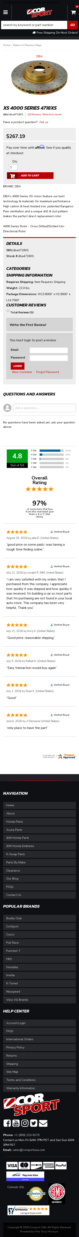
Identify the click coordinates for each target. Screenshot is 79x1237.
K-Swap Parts (15, 854)
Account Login (15, 1023)
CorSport (12, 926)
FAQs (9, 887)
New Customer (22, 372)
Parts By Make (15, 862)
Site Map (12, 1072)
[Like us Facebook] (7, 1123)
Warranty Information (20, 1088)
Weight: (12, 288)
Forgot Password (47, 372)
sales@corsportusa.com (29, 1150)
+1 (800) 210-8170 (26, 1135)
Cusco (10, 934)
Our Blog (12, 879)
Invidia (10, 975)
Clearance (13, 871)
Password (18, 358)
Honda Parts (14, 822)
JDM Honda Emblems (20, 846)
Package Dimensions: (21, 294)
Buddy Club (14, 918)
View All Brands (17, 1000)
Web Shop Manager (46, 1231)
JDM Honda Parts (17, 838)
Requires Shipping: (20, 282)
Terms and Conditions (21, 1080)
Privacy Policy (15, 1047)
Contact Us (13, 895)
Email (15, 350)
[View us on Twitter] (33, 1123)
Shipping (12, 1064)
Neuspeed (13, 992)
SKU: (9, 250)
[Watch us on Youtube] (16, 1123)
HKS (9, 959)
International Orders (19, 1039)
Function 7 (13, 951)
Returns (11, 1056)
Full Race (12, 943)
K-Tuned (12, 983)
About (10, 813)
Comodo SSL (15, 1187)
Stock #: (12, 256)
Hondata (12, 967)
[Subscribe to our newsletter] (43, 1123)
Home (10, 805)
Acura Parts (14, 830)
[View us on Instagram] (24, 1123)
